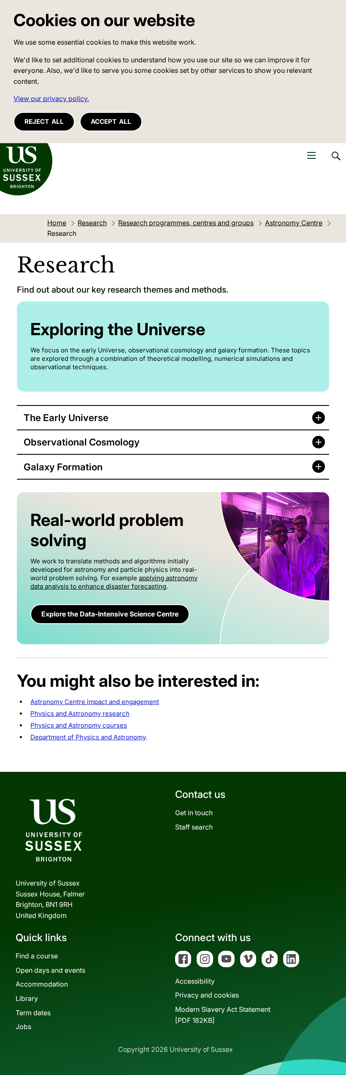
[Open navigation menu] (311, 155)
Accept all (111, 121)
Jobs (23, 1026)
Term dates (33, 1012)
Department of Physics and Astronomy (88, 737)
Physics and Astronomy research (80, 714)
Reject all (44, 121)
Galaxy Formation (63, 466)
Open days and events (50, 970)
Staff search (194, 827)
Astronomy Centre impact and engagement (94, 702)
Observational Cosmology (82, 442)
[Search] (335, 162)
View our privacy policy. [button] (51, 98)
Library (27, 998)
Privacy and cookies (207, 995)
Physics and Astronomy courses (78, 725)
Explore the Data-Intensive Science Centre (109, 614)
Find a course (37, 956)
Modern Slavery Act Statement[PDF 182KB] (222, 1014)
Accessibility (195, 981)
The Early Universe (66, 417)
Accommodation (42, 984)
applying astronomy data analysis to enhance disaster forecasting (113, 582)
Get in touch (194, 812)
